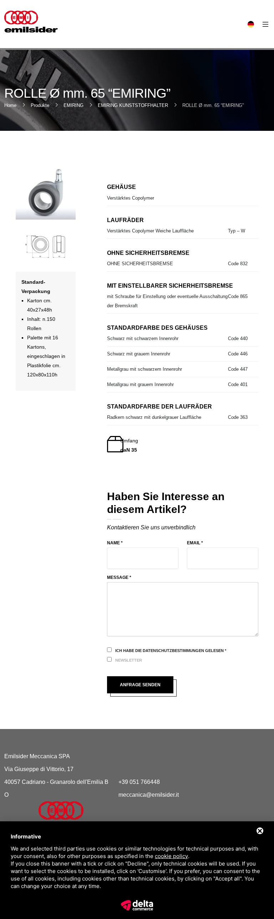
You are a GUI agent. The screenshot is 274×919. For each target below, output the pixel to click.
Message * (119, 577)
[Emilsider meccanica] (31, 21)
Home (10, 105)
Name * (115, 542)
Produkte (40, 105)
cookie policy (171, 856)
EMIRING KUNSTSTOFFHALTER (133, 105)
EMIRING (73, 105)
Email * (195, 542)
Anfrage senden (140, 684)
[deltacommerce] (137, 905)
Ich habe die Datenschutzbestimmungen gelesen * (170, 650)
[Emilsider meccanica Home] (74, 815)
